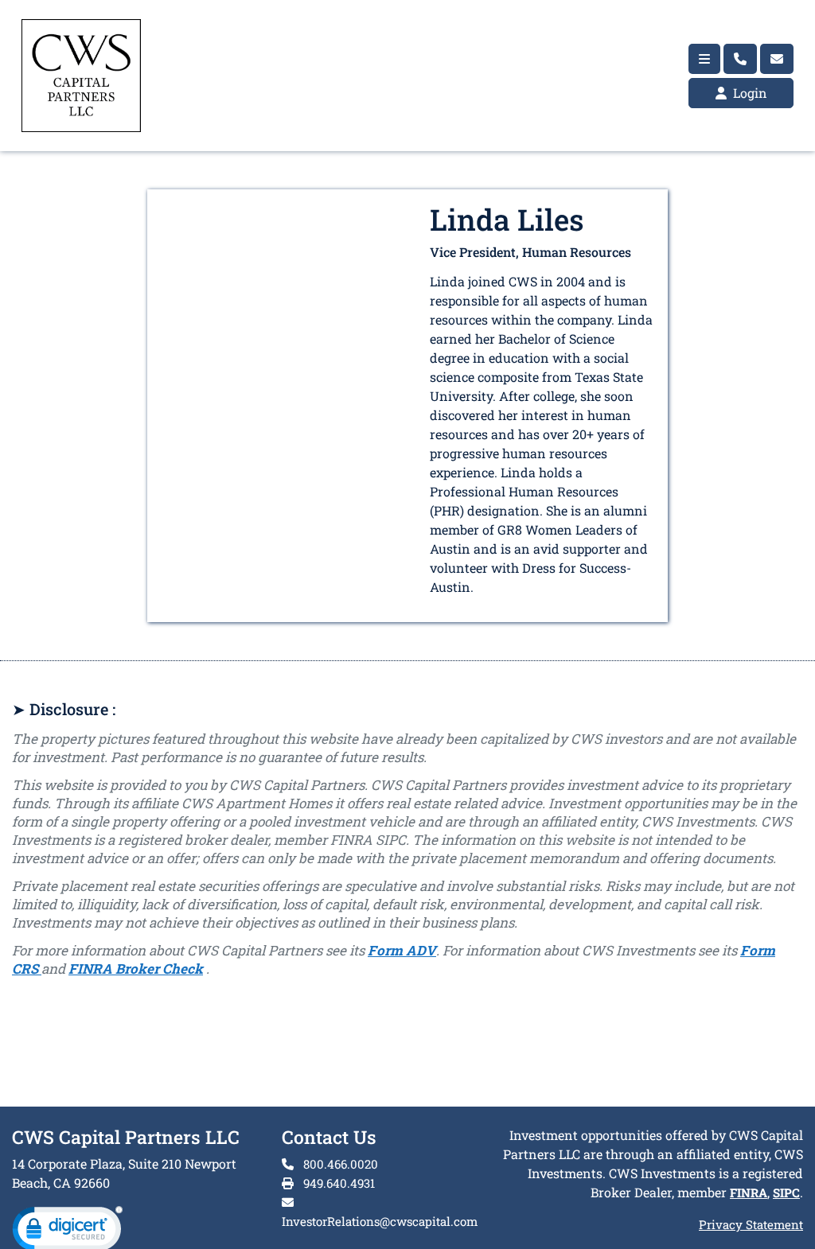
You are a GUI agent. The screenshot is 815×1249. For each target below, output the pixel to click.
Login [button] (748, 92)
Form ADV (402, 950)
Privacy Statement (751, 1224)
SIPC (786, 1192)
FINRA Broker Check (135, 968)
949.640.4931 (337, 1183)
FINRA (748, 1192)
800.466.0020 (339, 1164)
